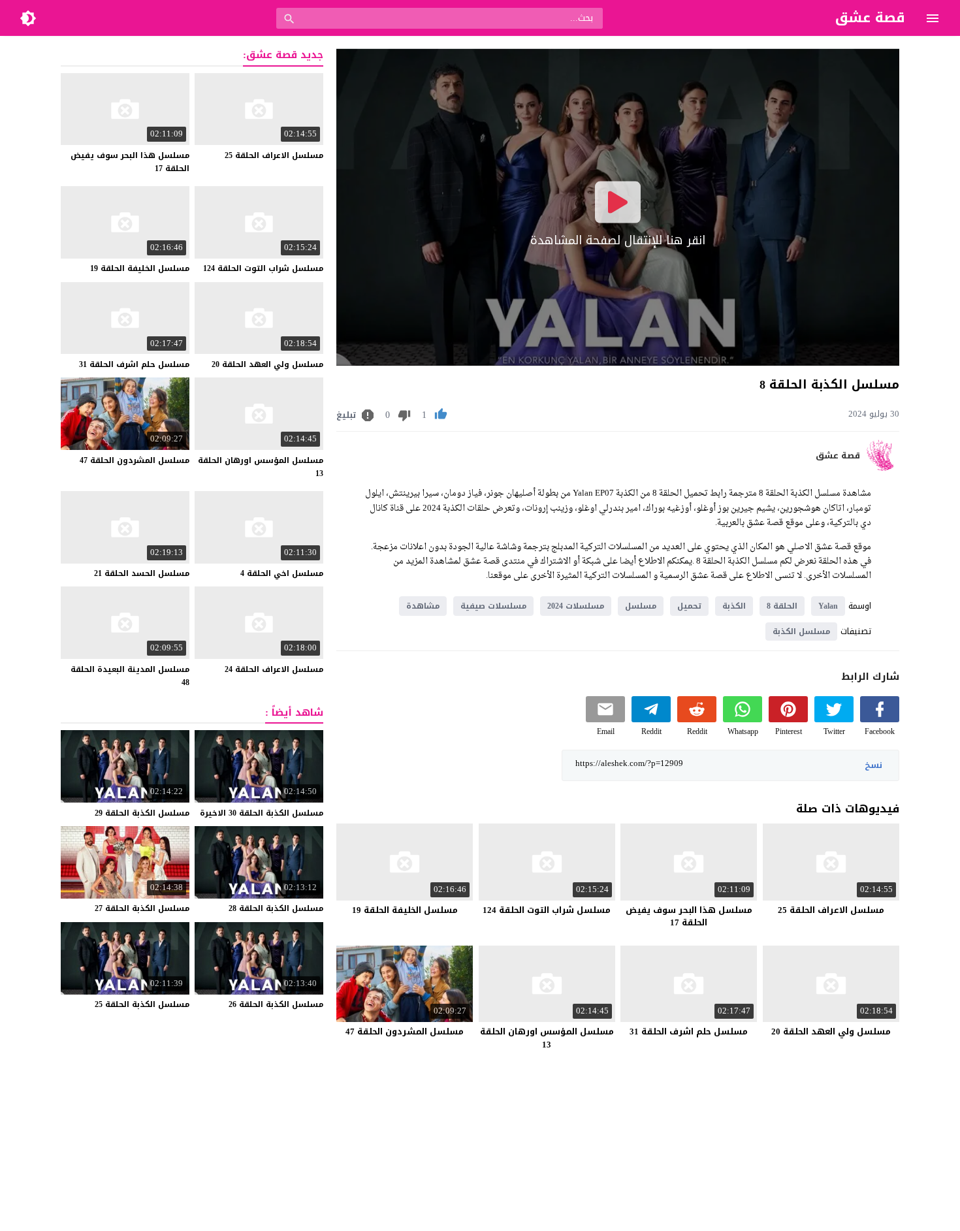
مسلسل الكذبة (801, 631)
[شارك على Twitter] (834, 719)
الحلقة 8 (782, 606)
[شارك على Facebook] (879, 719)
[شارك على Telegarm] (651, 719)
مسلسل (640, 606)
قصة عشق (838, 455)
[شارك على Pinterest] (788, 719)
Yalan (828, 606)
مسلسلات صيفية (493, 606)
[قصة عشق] (882, 468)
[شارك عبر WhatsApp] (742, 719)
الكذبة (734, 606)
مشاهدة (423, 606)
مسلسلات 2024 (575, 606)
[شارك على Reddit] (696, 719)
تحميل (689, 606)
